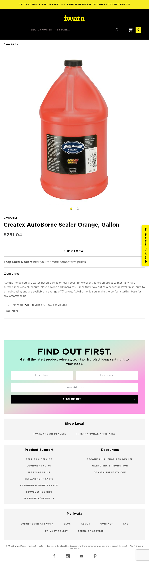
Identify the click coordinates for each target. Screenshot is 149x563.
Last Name (107, 375)
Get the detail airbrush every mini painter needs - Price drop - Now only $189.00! (74, 4)
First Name (42, 375)
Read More (11, 311)
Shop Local (74, 251)
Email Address (75, 387)
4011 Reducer (32, 305)
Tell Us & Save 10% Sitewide (145, 245)
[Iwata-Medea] (74, 18)
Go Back (12, 44)
